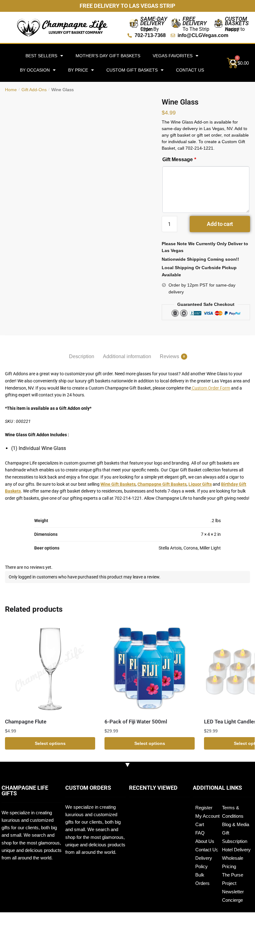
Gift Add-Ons (34, 89)
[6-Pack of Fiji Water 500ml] (149, 668)
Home (11, 89)
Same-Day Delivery (153, 21)
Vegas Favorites (172, 55)
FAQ (200, 832)
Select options (50, 743)
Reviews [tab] (169, 356)
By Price (78, 70)
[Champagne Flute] (50, 668)
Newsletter (233, 891)
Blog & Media (235, 824)
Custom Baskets (237, 21)
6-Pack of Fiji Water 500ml (135, 721)
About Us (204, 841)
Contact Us (190, 70)
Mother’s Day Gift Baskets (108, 55)
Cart (199, 824)
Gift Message (179, 159)
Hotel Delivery (236, 849)
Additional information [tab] (127, 356)
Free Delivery (195, 21)
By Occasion (35, 70)
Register (203, 807)
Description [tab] (81, 356)
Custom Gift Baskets (132, 70)
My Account (207, 816)
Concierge (232, 900)
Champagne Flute (25, 721)
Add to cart (220, 224)
